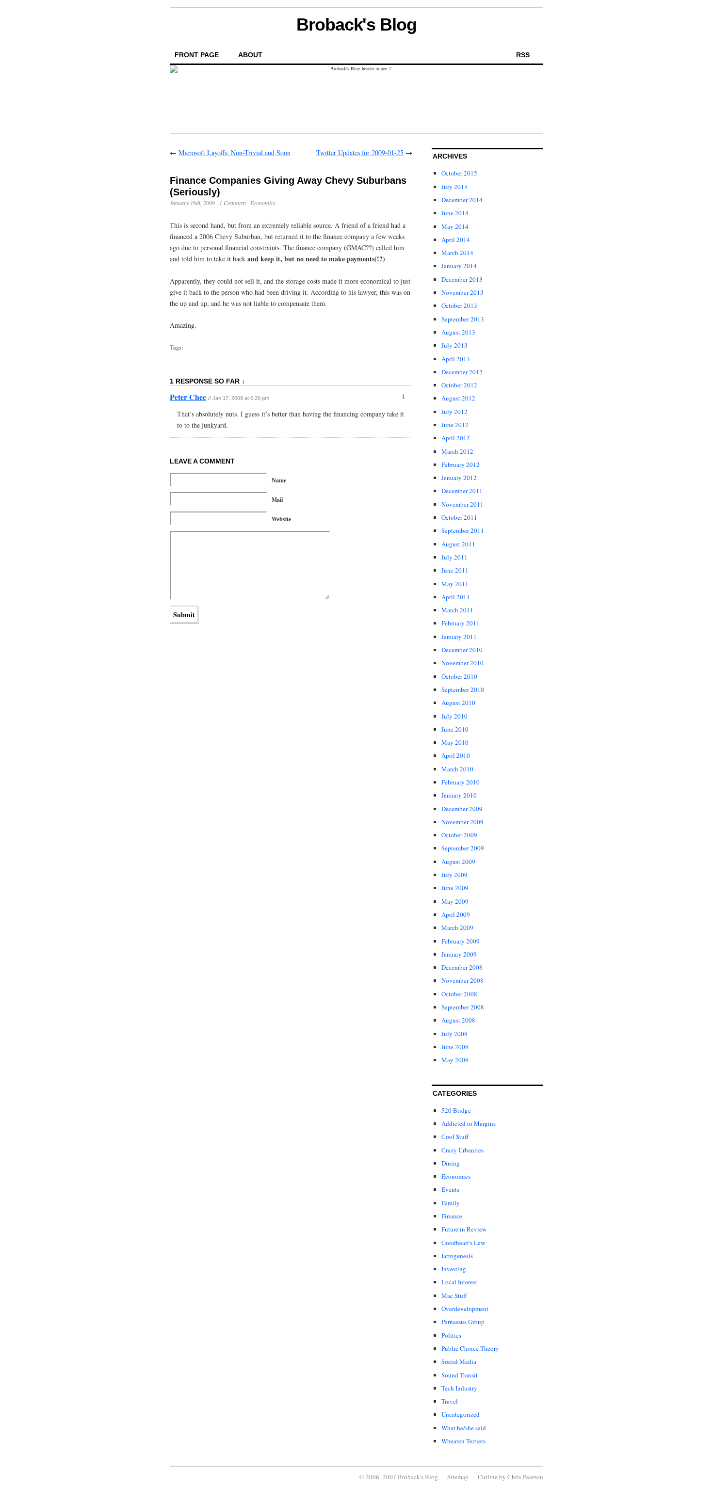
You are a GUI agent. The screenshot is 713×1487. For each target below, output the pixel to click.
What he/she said (463, 1427)
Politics (451, 1335)
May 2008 (455, 1059)
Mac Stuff (454, 1295)
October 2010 (459, 676)
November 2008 (462, 980)
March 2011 (457, 610)
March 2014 (457, 252)
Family (450, 1203)
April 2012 (455, 437)
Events (450, 1189)
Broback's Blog (356, 24)
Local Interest (459, 1282)
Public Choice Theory (470, 1348)
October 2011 (459, 517)
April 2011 (455, 596)
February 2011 (460, 623)
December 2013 (462, 279)
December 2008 (462, 967)
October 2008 (459, 994)
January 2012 (459, 477)
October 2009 (459, 835)
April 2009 (455, 914)
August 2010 (458, 702)
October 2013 (459, 305)
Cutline (488, 1476)
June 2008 (455, 1046)
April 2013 (455, 358)
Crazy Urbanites (462, 1150)
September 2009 (462, 848)
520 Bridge (456, 1110)
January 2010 (459, 795)
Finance (451, 1216)
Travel (449, 1401)
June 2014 (455, 212)
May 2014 (455, 226)
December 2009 (462, 808)
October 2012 (459, 385)
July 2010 (454, 716)
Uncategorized (460, 1414)
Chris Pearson (525, 1476)
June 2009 (455, 887)
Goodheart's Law (463, 1242)
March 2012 (457, 451)
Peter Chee (188, 396)
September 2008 (462, 1007)
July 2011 (454, 557)
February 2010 (460, 782)
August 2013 (458, 332)
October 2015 (459, 173)
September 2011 (462, 530)
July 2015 (454, 186)
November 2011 (462, 504)
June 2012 (455, 424)
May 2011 (455, 583)
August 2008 (458, 1020)
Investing (453, 1268)
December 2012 (462, 372)
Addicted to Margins (468, 1123)
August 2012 (458, 398)
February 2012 (460, 464)
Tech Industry (459, 1388)
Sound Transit (459, 1375)
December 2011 (462, 490)
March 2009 (457, 927)
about (250, 55)
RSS (523, 55)
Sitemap (458, 1476)
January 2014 (459, 265)
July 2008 (454, 1033)
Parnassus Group (463, 1321)
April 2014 (455, 239)
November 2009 (462, 821)
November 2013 (462, 292)
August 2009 (458, 861)
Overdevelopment (464, 1308)
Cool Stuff (455, 1136)
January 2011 (459, 636)
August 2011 (458, 544)
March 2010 (457, 769)
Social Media (458, 1361)
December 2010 (462, 649)
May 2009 (455, 901)
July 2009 (454, 874)
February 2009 (460, 941)
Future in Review (463, 1229)
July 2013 (454, 345)
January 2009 (459, 954)
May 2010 (455, 742)
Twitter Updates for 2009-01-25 (360, 152)
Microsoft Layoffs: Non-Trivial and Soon (234, 152)
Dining (450, 1163)
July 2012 (454, 411)
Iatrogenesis (457, 1255)
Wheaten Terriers (463, 1441)
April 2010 (455, 755)
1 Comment (232, 203)
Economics (262, 203)
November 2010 (462, 662)
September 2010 (462, 689)
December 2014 (462, 199)
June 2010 (455, 729)
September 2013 (462, 319)
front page (197, 55)
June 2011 (455, 570)
